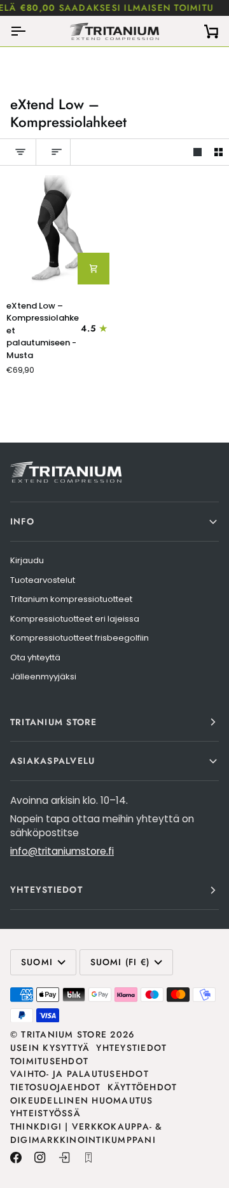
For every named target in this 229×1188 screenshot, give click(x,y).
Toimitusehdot (49, 1061)
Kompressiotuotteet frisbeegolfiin (79, 638)
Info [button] (22, 521)
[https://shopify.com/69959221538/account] (64, 1157)
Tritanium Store (64, 1034)
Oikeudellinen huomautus (81, 1100)
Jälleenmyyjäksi (43, 677)
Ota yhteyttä (35, 657)
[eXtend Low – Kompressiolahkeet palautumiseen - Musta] (57, 232)
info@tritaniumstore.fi (62, 851)
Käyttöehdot (142, 1087)
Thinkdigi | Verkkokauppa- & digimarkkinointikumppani (86, 1133)
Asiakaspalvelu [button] (52, 760)
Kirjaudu (27, 560)
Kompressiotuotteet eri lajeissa (74, 619)
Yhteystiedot (131, 1047)
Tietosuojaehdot (55, 1087)
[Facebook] (16, 1157)
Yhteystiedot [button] (46, 889)
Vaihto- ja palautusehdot (79, 1073)
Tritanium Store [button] (53, 722)
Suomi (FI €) (120, 962)
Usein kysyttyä (50, 1047)
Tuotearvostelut (42, 580)
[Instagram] (40, 1157)
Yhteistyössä (45, 1113)
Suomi (37, 962)
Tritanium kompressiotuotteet (71, 599)
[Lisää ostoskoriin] (93, 268)
